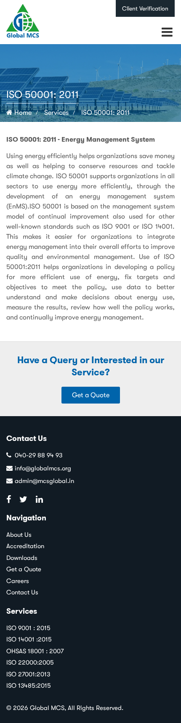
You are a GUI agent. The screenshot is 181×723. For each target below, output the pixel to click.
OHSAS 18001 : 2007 (35, 651)
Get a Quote (90, 395)
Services (56, 112)
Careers (17, 581)
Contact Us (22, 592)
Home (22, 112)
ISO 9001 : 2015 (28, 628)
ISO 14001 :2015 (29, 639)
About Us (19, 534)
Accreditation (25, 546)
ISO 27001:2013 (28, 674)
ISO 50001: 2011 (105, 112)
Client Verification (145, 8)
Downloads (21, 558)
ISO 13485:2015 (28, 685)
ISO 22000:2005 (30, 662)
